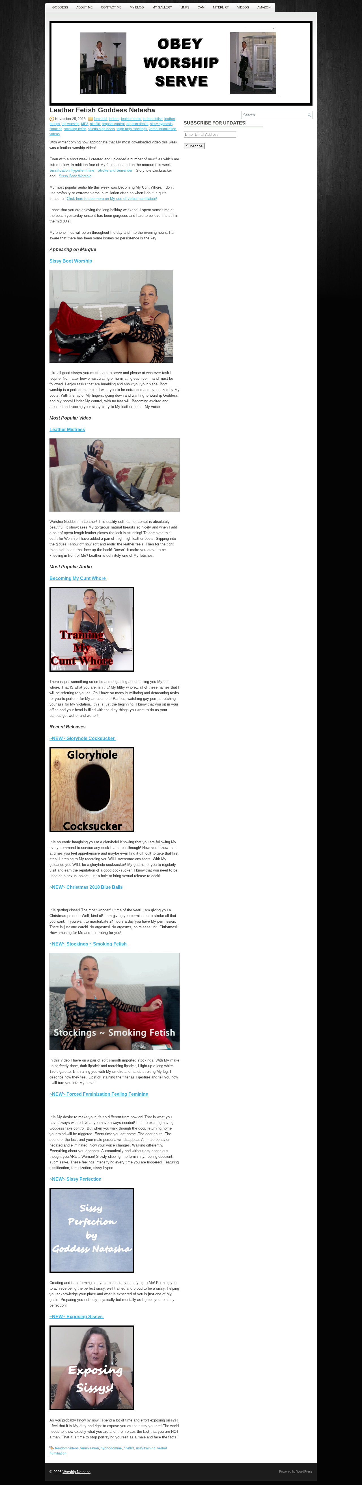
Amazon (264, 7)
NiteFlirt (221, 7)
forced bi (100, 119)
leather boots (131, 119)
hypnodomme (111, 1448)
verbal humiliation (162, 129)
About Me (84, 7)
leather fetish (153, 119)
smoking (56, 129)
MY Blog (137, 7)
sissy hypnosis (161, 124)
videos (54, 134)
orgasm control (113, 124)
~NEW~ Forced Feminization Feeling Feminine (98, 1094)
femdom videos (67, 1448)
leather (114, 119)
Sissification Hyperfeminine (71, 170)
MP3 (84, 124)
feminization (89, 1448)
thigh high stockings (132, 129)
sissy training (145, 1448)
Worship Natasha (76, 1472)
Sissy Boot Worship (75, 176)
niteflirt (95, 124)
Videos (243, 7)
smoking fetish (75, 129)
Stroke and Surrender (117, 170)
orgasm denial (137, 124)
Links (184, 7)
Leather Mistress (67, 429)
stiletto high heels (101, 129)
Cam (201, 7)
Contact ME (111, 7)
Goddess (60, 7)
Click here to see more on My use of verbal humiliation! (112, 198)
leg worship (70, 124)
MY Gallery (162, 7)
